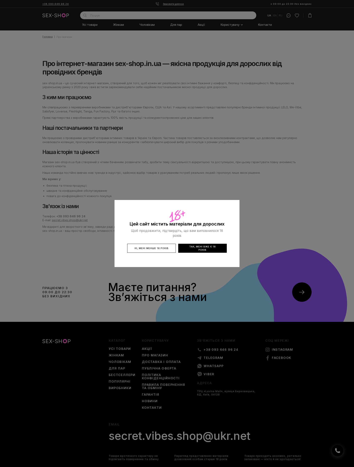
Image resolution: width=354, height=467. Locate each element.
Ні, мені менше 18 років (152, 248)
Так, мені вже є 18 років (202, 248)
